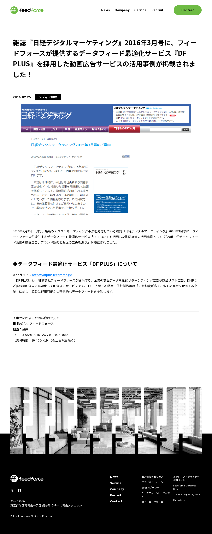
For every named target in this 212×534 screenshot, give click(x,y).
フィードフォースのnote (186, 494)
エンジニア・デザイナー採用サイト (186, 478)
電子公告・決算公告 (152, 502)
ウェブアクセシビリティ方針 (156, 494)
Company (122, 10)
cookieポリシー (150, 487)
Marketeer (179, 500)
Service (140, 10)
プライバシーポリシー (154, 482)
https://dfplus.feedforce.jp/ (52, 274)
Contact (116, 501)
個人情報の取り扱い (152, 476)
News (105, 10)
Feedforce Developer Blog (185, 487)
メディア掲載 (48, 97)
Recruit (157, 10)
